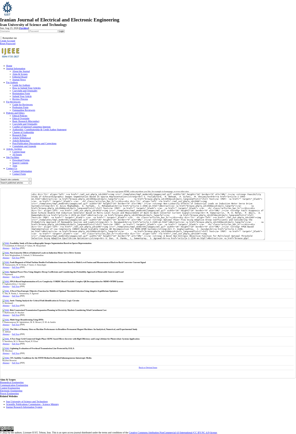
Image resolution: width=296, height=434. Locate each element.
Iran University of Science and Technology (27, 401)
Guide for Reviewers (22, 104)
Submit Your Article (22, 96)
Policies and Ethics (15, 113)
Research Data (19, 135)
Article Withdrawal (21, 138)
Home (9, 65)
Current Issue (18, 151)
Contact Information (22, 171)
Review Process (20, 99)
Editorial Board (19, 77)
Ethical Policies (19, 115)
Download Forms (20, 160)
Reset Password (7, 43)
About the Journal (21, 71)
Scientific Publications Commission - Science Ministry (32, 404)
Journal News (19, 79)
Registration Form (21, 93)
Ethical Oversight (20, 118)
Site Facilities (12, 157)
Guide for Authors (21, 85)
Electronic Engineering (11, 390)
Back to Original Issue (148, 367)
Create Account (7, 40)
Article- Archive (14, 149)
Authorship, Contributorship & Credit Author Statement (39, 129)
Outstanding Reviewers (23, 110)
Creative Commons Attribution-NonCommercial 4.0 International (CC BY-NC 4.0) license (173, 432)
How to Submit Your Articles (26, 88)
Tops (14, 165)
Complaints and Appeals (24, 146)
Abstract (5, 248)
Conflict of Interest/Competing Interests (31, 126)
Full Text (15, 248)
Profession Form (20, 107)
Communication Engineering (14, 385)
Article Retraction (21, 140)
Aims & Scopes (20, 74)
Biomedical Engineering (12, 382)
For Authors (12, 82)
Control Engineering (10, 388)
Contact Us (11, 168)
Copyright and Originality (24, 90)
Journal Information (15, 68)
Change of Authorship (23, 132)
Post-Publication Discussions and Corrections (34, 143)
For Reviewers (13, 102)
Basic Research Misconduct (25, 121)
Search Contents (20, 163)
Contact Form (19, 174)
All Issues (17, 154)
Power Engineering (9, 393)
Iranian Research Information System (24, 407)
